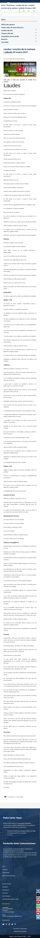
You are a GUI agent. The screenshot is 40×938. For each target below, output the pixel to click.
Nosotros (4, 869)
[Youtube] (38, 913)
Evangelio (5, 887)
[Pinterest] (38, 902)
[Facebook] (38, 891)
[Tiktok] (38, 898)
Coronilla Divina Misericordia (10, 899)
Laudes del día (21, 5)
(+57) (3, 909)
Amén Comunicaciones (8, 875)
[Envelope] (38, 909)
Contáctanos (5, 872)
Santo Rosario (6, 896)
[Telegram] (38, 917)
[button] (8, 3)
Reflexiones (5, 890)
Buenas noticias (6, 884)
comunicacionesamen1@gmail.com (12, 916)
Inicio (3, 866)
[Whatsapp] (38, 906)
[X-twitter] (38, 894)
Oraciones (5, 893)
